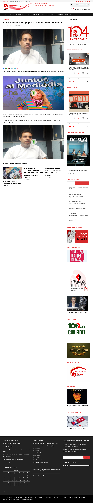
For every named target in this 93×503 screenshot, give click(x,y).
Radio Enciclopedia (37, 459)
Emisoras (12, 14)
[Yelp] (86, 1)
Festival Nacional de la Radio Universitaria (13, 459)
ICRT (31, 499)
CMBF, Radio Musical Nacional (40, 462)
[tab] (71, 183)
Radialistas (43, 14)
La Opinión (35, 14)
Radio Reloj (36, 450)
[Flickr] (84, 1)
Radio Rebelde (36, 448)
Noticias (27, 14)
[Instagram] (82, 1)
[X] (80, 1)
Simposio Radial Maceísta (9, 463)
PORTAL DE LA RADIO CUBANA (41, 3)
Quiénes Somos (19, 1)
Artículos (52, 14)
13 (16, 480)
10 (4, 480)
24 (4, 485)
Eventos (67, 14)
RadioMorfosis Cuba (8, 446)
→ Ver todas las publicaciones (74, 173)
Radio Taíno (36, 457)
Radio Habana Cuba (38, 452)
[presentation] (71, 183)
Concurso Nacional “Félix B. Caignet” (12, 443)
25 (8, 485)
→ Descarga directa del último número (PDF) (78, 170)
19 (12, 482)
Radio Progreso (10, 25)
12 (12, 480)
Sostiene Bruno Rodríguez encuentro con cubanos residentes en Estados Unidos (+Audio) (33, 173)
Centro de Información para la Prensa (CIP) (43, 446)
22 (24, 482)
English (75, 19)
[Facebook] (76, 1)
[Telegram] (88, 1)
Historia (60, 14)
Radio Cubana (25, 499)
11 (8, 480)
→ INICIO (5, 14)
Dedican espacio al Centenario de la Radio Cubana (12, 183)
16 (27, 480)
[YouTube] (78, 1)
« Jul (4, 491)
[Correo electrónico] (89, 1)
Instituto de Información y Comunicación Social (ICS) (45, 443)
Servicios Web (27, 1)
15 (24, 480)
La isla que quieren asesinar (75, 194)
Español (70, 19)
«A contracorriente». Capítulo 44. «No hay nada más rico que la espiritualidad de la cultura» (78, 208)
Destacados (19, 14)
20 (16, 482)
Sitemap (12, 1)
